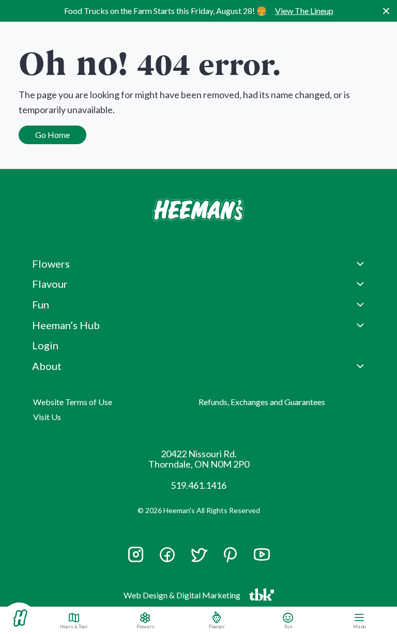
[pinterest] (230, 554)
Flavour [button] (50, 283)
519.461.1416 (198, 485)
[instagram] (135, 559)
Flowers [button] (51, 263)
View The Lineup (304, 11)
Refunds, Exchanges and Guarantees (261, 402)
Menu (359, 626)
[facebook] (167, 554)
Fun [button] (40, 304)
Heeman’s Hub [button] (66, 325)
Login (45, 345)
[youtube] (261, 559)
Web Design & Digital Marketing (183, 597)
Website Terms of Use (72, 402)
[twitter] (198, 559)
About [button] (47, 366)
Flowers (145, 626)
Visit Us (47, 417)
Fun (288, 626)
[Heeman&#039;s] (20, 618)
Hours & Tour (74, 626)
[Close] (386, 11)
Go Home (52, 135)
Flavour (217, 626)
